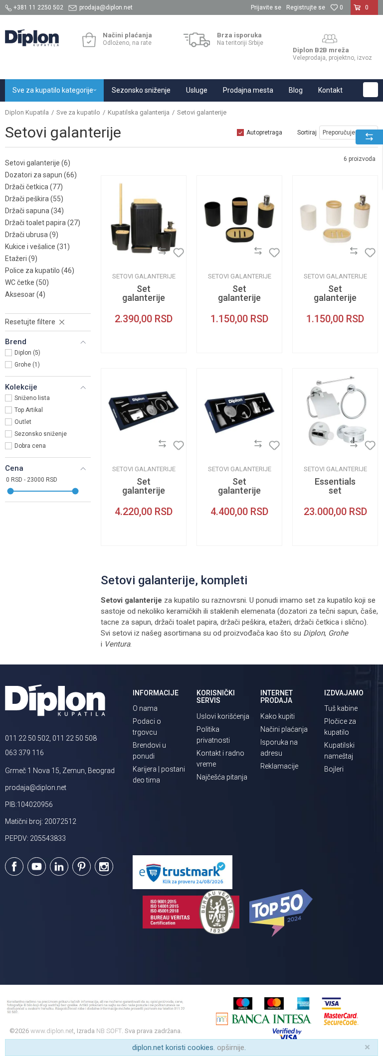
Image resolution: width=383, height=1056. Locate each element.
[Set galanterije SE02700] (239, 411)
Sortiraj (307, 132)
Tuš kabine (341, 708)
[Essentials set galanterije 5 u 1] (335, 411)
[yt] (36, 866)
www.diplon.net (52, 1031)
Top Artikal (28, 409)
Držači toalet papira (42, 223)
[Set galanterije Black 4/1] (239, 218)
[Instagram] (104, 866)
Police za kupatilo (39, 270)
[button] (370, 89)
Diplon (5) (27, 352)
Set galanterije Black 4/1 (239, 297)
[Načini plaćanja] (89, 39)
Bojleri (334, 769)
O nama (145, 708)
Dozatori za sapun (41, 175)
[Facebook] (14, 866)
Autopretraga (264, 132)
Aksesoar (25, 294)
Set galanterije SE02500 (143, 490)
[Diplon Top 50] (282, 913)
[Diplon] (116, 253)
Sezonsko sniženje (40, 433)
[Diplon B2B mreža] (329, 38)
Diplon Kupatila (27, 112)
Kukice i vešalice (37, 247)
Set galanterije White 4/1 (335, 297)
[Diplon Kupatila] (32, 37)
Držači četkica (34, 187)
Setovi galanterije (37, 163)
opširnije (230, 1047)
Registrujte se (305, 7)
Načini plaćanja (284, 729)
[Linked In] (59, 866)
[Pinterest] (81, 866)
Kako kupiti (277, 716)
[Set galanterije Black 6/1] (143, 218)
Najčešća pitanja (221, 777)
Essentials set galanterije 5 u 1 (335, 495)
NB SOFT (109, 1031)
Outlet (22, 421)
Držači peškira (34, 199)
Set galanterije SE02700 (239, 490)
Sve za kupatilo (78, 112)
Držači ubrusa (31, 235)
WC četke (27, 282)
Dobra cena (30, 445)
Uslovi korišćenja (222, 716)
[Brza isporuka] (197, 39)
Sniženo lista (32, 398)
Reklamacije (279, 766)
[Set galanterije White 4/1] (335, 218)
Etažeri (21, 259)
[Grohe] (307, 445)
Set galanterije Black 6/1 (143, 297)
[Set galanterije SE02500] (143, 411)
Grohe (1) (27, 364)
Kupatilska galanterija (139, 112)
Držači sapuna (34, 211)
